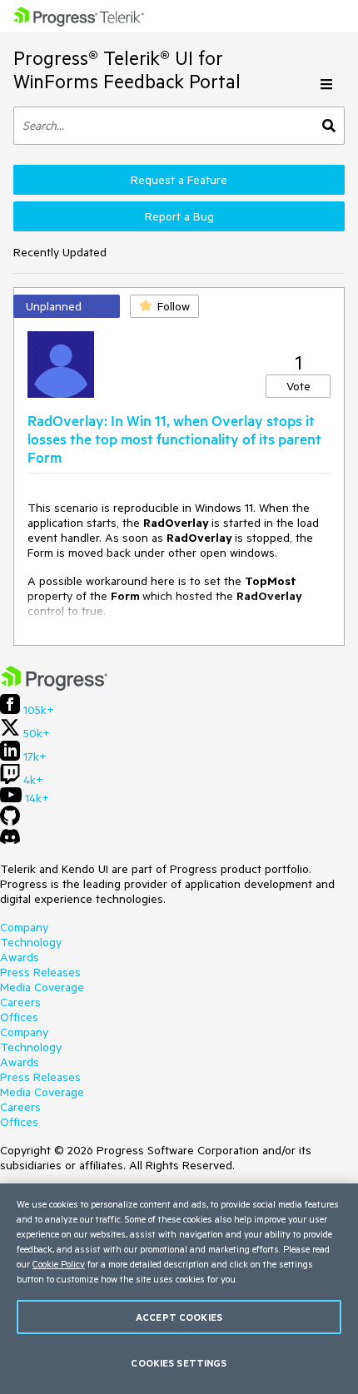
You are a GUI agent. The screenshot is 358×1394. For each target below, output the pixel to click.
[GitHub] (10, 821)
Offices (19, 1017)
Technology (31, 942)
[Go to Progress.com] (54, 686)
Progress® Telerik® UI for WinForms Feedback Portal (127, 69)
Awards (19, 957)
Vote (298, 386)
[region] (179, 1288)
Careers (20, 1002)
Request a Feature (179, 179)
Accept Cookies (179, 1317)
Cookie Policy (58, 1264)
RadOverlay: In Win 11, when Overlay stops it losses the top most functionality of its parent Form (174, 438)
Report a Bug (179, 216)
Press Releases (40, 972)
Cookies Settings (178, 1363)
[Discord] (10, 840)
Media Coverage (42, 987)
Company (24, 927)
